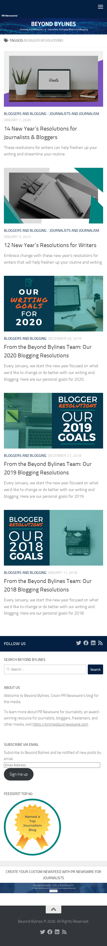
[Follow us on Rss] (100, 643)
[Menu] (100, 6)
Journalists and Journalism (74, 114)
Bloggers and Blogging (25, 114)
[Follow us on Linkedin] (93, 643)
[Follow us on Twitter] (78, 643)
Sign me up (19, 774)
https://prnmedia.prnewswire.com (60, 724)
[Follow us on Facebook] (86, 643)
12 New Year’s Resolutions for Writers (50, 245)
